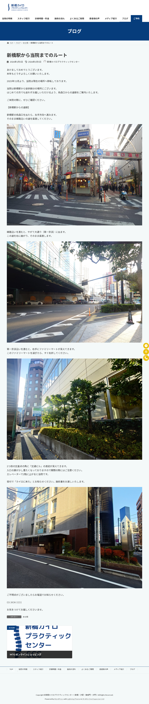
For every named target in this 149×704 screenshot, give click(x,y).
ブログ (132, 669)
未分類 (25, 617)
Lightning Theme (73, 699)
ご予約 (12, 671)
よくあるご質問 (87, 669)
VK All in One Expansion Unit (93, 699)
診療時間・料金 (55, 669)
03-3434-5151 (14, 602)
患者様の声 (103, 669)
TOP (11, 669)
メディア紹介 (119, 669)
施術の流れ (71, 669)
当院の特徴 (23, 669)
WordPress (58, 699)
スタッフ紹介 (38, 669)
